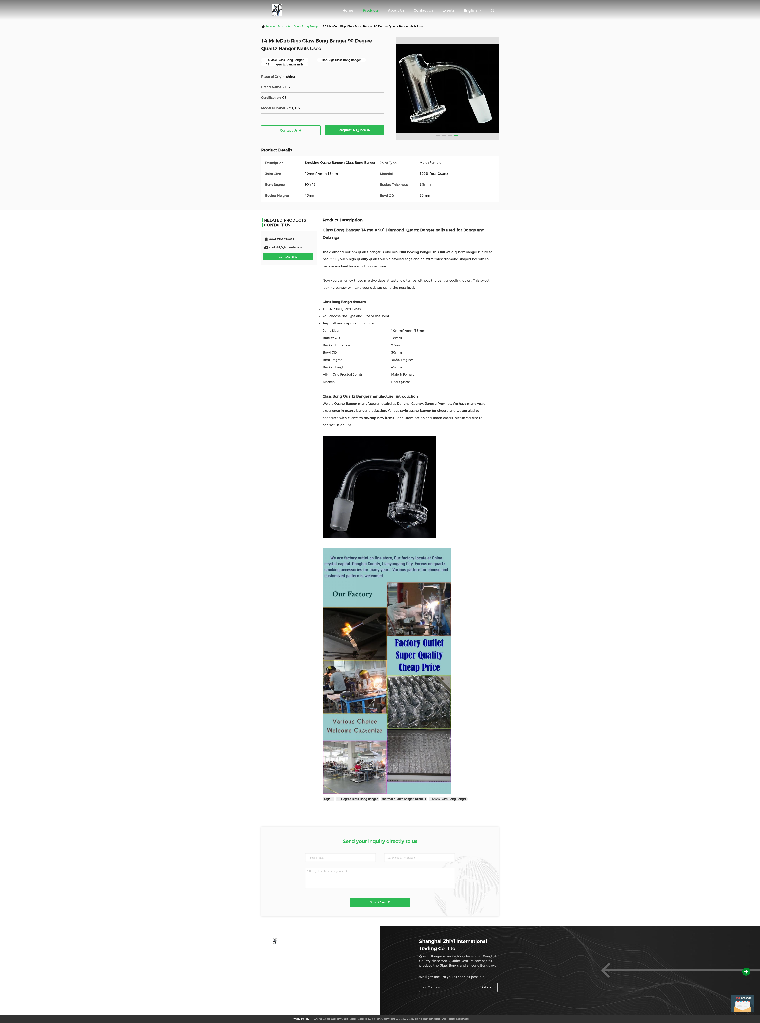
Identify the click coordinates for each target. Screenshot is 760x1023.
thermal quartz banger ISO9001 (404, 799)
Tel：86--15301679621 (283, 951)
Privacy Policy (300, 1019)
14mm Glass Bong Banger (448, 799)
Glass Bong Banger (307, 26)
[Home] (277, 10)
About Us (396, 10)
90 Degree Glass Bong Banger (357, 799)
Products (370, 10)
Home (347, 10)
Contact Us (423, 10)
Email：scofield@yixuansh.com (289, 959)
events (448, 10)
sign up (487, 987)
